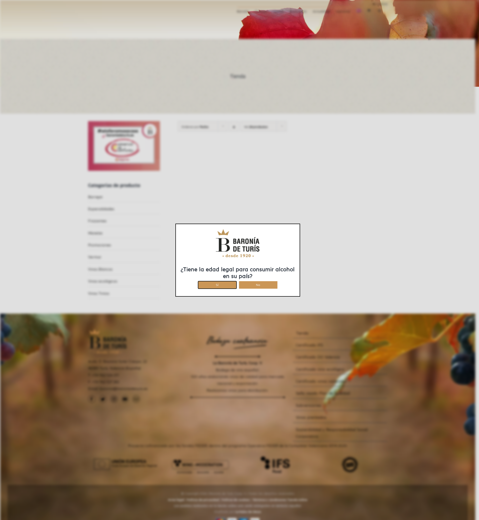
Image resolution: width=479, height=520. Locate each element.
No (258, 284)
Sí (217, 284)
